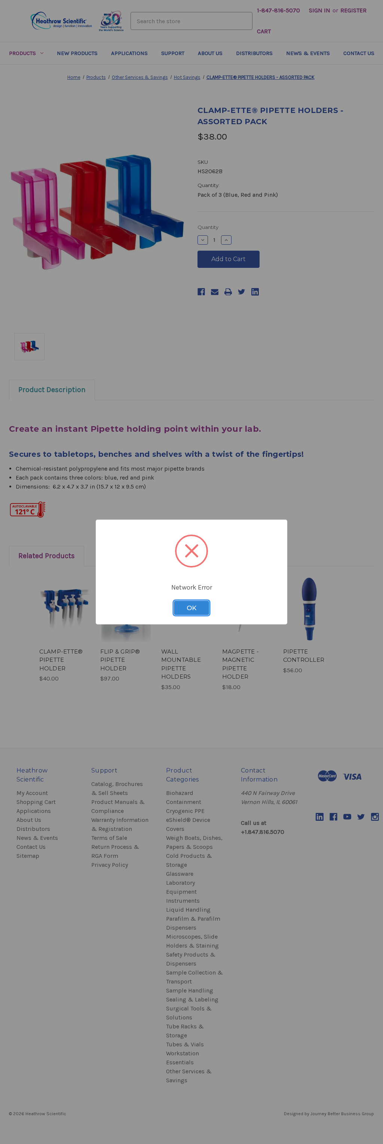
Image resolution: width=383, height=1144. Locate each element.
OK (191, 608)
